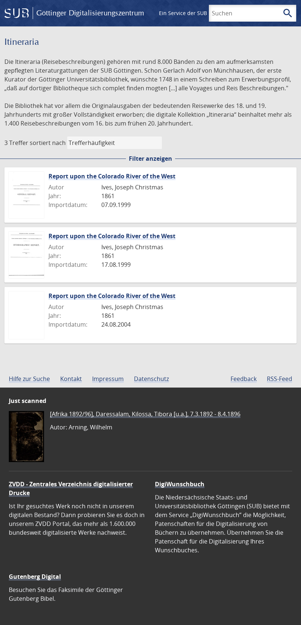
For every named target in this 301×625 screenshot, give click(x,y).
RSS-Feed (279, 379)
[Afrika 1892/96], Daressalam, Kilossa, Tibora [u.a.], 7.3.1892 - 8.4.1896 (145, 414)
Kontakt (71, 379)
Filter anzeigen (150, 159)
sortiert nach (48, 143)
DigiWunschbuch (179, 484)
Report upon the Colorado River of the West (111, 176)
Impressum (108, 379)
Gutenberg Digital (35, 577)
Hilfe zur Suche (29, 379)
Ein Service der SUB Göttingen (196, 13)
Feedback (244, 379)
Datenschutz (151, 379)
